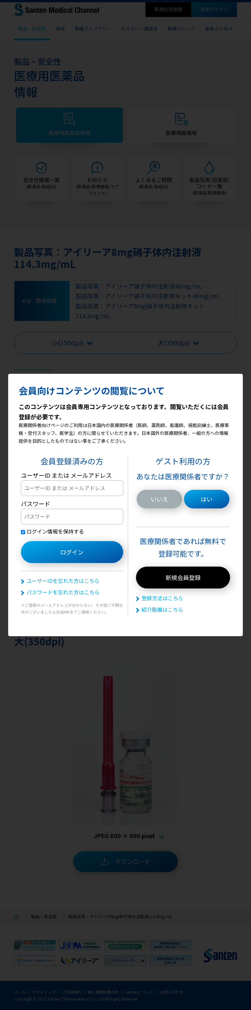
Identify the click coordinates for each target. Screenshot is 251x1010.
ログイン (72, 552)
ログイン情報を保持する (54, 531)
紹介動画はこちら (162, 609)
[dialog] (125, 505)
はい (206, 499)
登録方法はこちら (162, 598)
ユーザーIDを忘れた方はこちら (63, 581)
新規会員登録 (183, 577)
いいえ (159, 499)
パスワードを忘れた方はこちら (63, 592)
